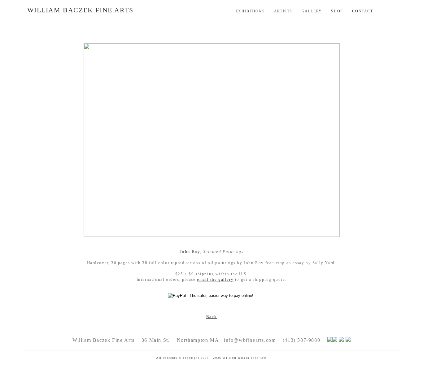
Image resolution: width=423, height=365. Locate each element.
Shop (337, 11)
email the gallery (215, 279)
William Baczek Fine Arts (80, 10)
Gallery (312, 11)
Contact (362, 11)
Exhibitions (250, 11)
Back (211, 316)
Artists (283, 11)
